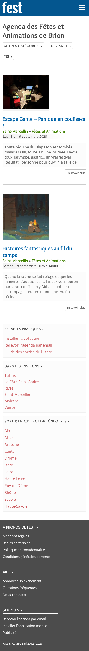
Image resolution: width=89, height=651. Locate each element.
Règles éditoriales (16, 543)
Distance (61, 46)
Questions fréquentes (20, 587)
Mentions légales (16, 536)
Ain (7, 430)
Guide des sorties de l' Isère (28, 352)
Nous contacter (14, 594)
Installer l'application (22, 338)
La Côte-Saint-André (22, 381)
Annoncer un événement (22, 580)
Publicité (9, 632)
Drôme (11, 458)
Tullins (10, 375)
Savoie (10, 499)
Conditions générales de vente (26, 556)
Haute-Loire (15, 478)
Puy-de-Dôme (16, 485)
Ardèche (12, 444)
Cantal (10, 451)
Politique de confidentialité (24, 549)
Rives (9, 388)
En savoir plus (75, 173)
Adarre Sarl (19, 643)
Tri (8, 56)
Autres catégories (23, 46)
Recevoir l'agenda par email (28, 345)
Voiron (10, 407)
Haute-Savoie (16, 506)
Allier (9, 437)
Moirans (12, 401)
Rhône (10, 492)
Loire (9, 471)
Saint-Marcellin (17, 394)
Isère (9, 465)
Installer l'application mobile (25, 625)
